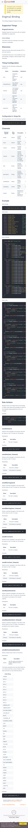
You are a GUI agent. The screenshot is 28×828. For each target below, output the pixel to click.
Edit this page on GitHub (15, 801)
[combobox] (26, 2)
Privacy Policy (17, 826)
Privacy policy (12, 817)
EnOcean (22, 804)
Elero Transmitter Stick (9, 804)
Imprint (17, 817)
